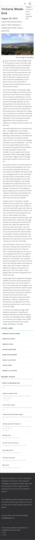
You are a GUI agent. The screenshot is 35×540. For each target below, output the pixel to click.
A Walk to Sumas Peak (9, 393)
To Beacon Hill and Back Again (12, 414)
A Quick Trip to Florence (10, 443)
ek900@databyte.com (8, 518)
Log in (4, 532)
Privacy (4, 535)
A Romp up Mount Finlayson (11, 424)
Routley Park (6, 435)
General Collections (9, 370)
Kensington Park (7, 450)
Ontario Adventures (9, 349)
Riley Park (5, 465)
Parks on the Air (7, 344)
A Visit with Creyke (8, 405)
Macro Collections (9, 360)
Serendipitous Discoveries (11, 333)
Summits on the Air (8, 339)
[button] (17, 44)
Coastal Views (7, 365)
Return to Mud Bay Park (11, 383)
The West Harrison (8, 457)
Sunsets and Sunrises (9, 354)
